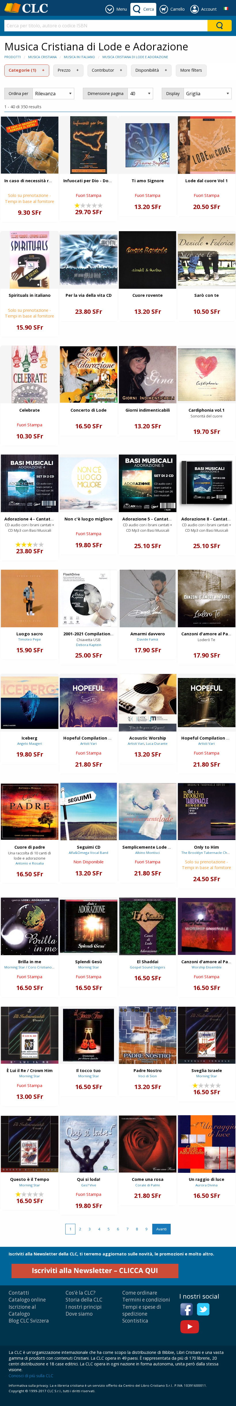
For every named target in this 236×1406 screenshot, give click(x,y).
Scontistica (135, 1320)
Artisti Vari (88, 743)
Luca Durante (157, 743)
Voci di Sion (147, 1076)
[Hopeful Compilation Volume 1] (88, 702)
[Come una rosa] (147, 1144)
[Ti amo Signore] (147, 145)
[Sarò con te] (206, 260)
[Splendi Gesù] (88, 926)
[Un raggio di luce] (206, 1144)
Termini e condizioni (146, 1299)
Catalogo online (27, 1299)
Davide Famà (147, 639)
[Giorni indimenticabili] (147, 374)
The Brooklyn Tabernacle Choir (206, 852)
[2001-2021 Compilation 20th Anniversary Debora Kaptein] (88, 598)
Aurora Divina (206, 1185)
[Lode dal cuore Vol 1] (206, 145)
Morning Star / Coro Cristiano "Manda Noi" (38, 967)
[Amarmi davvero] (148, 598)
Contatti (19, 1292)
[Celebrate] (29, 374)
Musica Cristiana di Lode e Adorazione (135, 57)
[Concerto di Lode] (88, 374)
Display (173, 93)
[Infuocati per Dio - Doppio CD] (88, 145)
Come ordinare (139, 1292)
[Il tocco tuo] (88, 1035)
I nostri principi (84, 1307)
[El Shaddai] (147, 926)
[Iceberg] (29, 703)
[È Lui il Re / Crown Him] (29, 1035)
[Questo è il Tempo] (29, 1144)
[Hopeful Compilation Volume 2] (206, 702)
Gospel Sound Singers (147, 967)
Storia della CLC (84, 1299)
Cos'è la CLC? (81, 1292)
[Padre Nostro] (147, 1035)
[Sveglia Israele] (206, 1035)
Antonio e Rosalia (30, 863)
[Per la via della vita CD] (88, 260)
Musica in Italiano (79, 57)
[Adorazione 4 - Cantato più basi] (29, 483)
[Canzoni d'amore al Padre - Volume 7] (206, 598)
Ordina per (18, 93)
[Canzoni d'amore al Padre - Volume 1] (206, 926)
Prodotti (12, 57)
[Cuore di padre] (29, 812)
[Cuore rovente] (147, 260)
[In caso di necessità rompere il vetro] (29, 145)
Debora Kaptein (88, 645)
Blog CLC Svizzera (29, 1320)
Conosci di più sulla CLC (31, 1375)
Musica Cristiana (42, 57)
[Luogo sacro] (29, 598)
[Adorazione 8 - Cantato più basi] (206, 483)
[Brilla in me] (29, 926)
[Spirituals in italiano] (29, 260)
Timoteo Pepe (29, 639)
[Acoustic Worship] (147, 703)
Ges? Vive (88, 1185)
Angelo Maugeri (29, 743)
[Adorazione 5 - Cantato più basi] (147, 483)
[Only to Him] (206, 811)
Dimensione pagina (105, 93)
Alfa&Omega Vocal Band (88, 852)
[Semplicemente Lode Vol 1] (147, 811)
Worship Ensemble (207, 967)
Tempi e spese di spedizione (141, 1310)
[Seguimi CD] (88, 811)
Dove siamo (79, 1313)
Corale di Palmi (147, 1185)
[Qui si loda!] (88, 1144)
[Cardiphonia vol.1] (206, 374)
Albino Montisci (147, 852)
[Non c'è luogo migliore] (88, 483)
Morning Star (88, 967)
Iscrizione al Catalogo (22, 1310)
